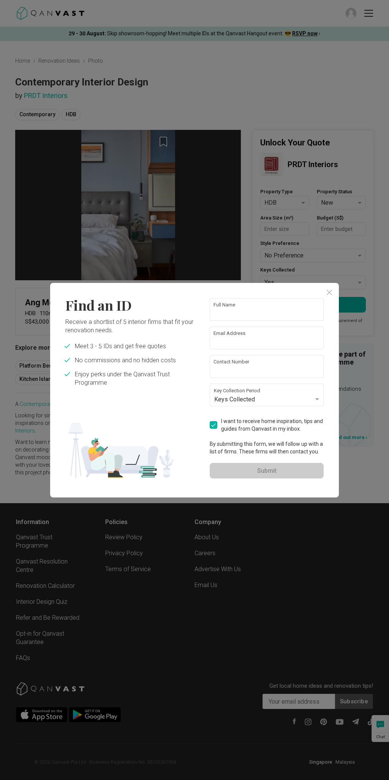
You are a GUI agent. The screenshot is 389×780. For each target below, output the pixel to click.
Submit (267, 470)
